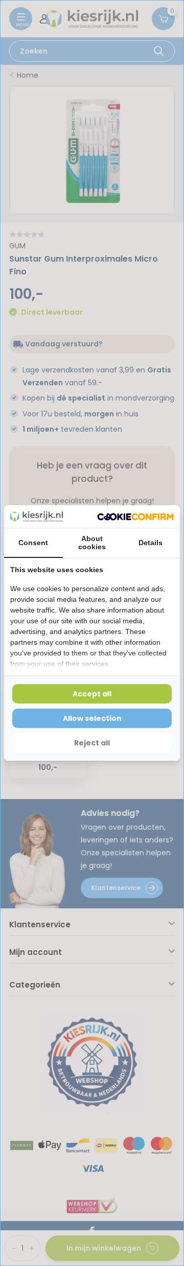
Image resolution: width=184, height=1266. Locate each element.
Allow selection (92, 718)
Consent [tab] (33, 542)
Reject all (92, 743)
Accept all (92, 694)
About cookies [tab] (92, 542)
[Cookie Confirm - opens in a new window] (135, 516)
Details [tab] (151, 542)
